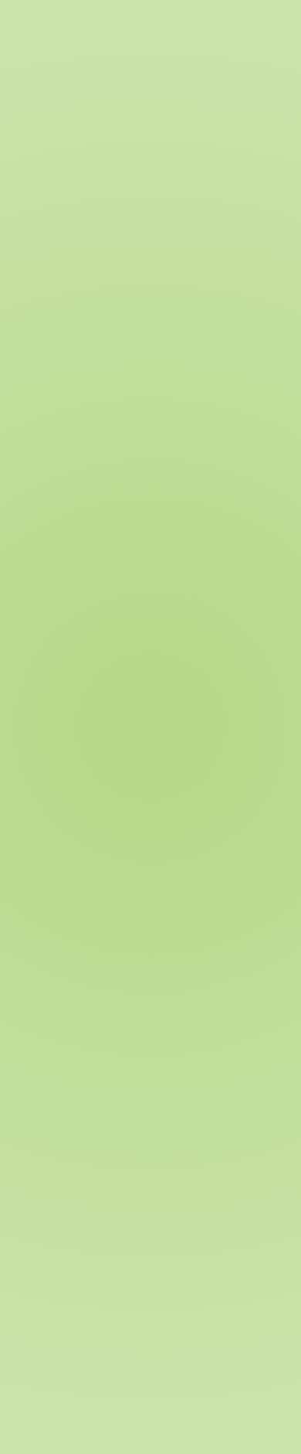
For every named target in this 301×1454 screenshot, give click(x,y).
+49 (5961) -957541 (94, 780)
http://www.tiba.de (87, 812)
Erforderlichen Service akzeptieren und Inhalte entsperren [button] (133, 446)
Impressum (203, 1256)
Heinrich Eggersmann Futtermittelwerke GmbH (177, 1314)
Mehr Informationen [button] (64, 405)
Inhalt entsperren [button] (57, 421)
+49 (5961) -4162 (107, 764)
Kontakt (57, 1348)
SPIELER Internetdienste (106, 1327)
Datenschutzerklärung (231, 1224)
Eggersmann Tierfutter (111, 154)
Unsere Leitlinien (218, 1042)
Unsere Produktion (222, 1058)
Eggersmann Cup (218, 1123)
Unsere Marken (214, 1075)
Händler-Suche (208, 154)
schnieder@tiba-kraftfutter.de (130, 796)
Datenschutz (163, 1348)
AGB (185, 1240)
